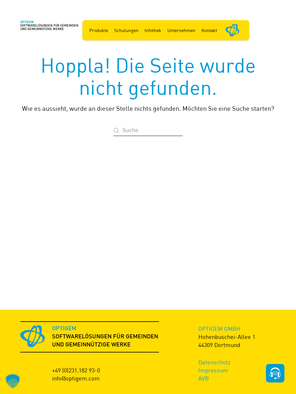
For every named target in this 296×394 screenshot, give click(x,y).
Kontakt (209, 30)
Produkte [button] (98, 30)
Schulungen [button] (126, 30)
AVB (203, 378)
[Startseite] (233, 29)
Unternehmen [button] (181, 30)
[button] (12, 381)
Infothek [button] (153, 30)
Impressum (213, 370)
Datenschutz (214, 362)
